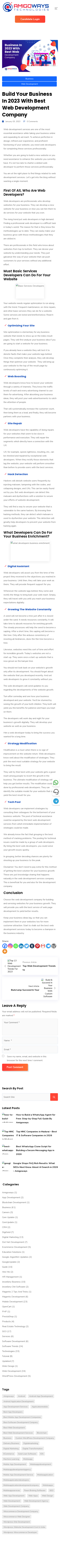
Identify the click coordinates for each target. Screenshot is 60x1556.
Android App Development (41, 1396)
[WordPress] (53, 946)
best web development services (18, 1433)
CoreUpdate (8, 1222)
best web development (14, 1427)
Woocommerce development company (20, 1511)
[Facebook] (4, 946)
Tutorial (5, 1356)
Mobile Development (12, 1301)
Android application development (18, 1401)
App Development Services (15, 1406)
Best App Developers (12, 1412)
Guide (5, 1266)
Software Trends (10, 1346)
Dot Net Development (13, 1242)
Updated (6, 1361)
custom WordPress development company (35, 1438)
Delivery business (11, 1443)
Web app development (13, 1495)
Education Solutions (11, 1252)
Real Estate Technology (13, 1326)
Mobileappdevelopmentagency (17, 1469)
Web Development (29, 84)
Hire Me (6, 1271)
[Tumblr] (32, 946)
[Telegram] (48, 946)
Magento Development (13, 1296)
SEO (4, 1331)
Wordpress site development (16, 1522)
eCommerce (8, 1454)
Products (6, 1321)
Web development (11, 1501)
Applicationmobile (40, 1406)
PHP (4, 1311)
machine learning (11, 1459)
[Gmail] (42, 946)
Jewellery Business (11, 1281)
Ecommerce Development (14, 1247)
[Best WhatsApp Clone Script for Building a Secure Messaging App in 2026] (8, 1149)
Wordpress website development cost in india (24, 1527)
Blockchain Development (14, 1202)
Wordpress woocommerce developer (20, 1532)
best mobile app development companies (22, 1417)
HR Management (10, 1276)
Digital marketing (11, 1448)
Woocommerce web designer (16, 1516)
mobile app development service (18, 1474)
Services (6, 1336)
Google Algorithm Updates (15, 1257)
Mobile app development (14, 1464)
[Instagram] (10, 946)
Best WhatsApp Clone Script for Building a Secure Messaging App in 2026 (35, 1150)
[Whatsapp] (15, 946)
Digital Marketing (10, 1237)
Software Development (13, 1341)
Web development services (16, 129)
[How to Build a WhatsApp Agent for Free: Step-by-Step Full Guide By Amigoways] (8, 1118)
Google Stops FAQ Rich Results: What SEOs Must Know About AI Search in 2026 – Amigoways (35, 1167)
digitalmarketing (30, 1443)
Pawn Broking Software (34, 1490)
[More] (4, 951)
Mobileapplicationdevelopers (16, 1480)
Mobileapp (28, 1459)
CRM (4, 1227)
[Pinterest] (37, 946)
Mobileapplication (45, 1474)
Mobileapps (48, 1485)
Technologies (8, 1351)
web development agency (36, 1501)
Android (21, 1396)
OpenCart (6, 1306)
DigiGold (6, 1232)
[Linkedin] (21, 946)
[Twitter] (26, 946)
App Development (11, 1197)
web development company (28, 899)
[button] (30, 19)
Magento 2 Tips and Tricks (15, 1291)
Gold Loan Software (27, 1454)
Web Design (8, 1366)
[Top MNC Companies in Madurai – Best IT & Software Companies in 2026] (8, 1134)
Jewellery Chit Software (13, 1286)
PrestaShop (8, 1316)
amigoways (8, 1396)
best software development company (20, 1422)
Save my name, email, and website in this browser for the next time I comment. (26, 1058)
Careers (6, 1212)
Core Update (8, 1217)
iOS (42, 1454)
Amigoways (8, 1192)
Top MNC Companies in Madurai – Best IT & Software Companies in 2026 (36, 1133)
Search (54, 1097)
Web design (47, 1495)
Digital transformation (33, 1448)
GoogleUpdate (9, 1261)
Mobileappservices (11, 1490)
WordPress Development (14, 1376)
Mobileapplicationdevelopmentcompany (21, 1485)
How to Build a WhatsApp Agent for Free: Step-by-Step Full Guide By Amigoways (35, 1118)
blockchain (42, 1433)
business (7, 1438)
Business (29, 78)
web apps (33, 1495)
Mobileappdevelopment (40, 1464)
